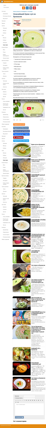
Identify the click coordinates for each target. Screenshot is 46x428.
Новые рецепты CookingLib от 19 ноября (22, 11)
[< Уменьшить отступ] (30, 400)
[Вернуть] (18, 400)
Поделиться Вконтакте (21, 128)
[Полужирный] (20, 400)
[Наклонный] (22, 400)
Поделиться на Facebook (21, 131)
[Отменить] (16, 400)
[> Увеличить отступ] (32, 400)
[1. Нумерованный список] (28, 400)
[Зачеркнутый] (24, 400)
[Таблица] (38, 400)
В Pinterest (19, 137)
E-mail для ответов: (19, 398)
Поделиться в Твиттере (21, 140)
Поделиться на (21, 134)
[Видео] (36, 400)
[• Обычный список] (26, 400)
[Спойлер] (42, 400)
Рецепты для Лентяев (26, 19)
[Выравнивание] (16, 402)
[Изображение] (34, 400)
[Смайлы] (18, 402)
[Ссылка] (40, 400)
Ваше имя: (17, 396)
